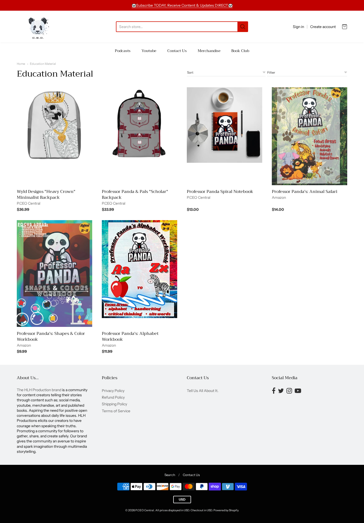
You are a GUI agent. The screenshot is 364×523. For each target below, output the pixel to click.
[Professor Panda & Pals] (139, 125)
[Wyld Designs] (54, 125)
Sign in (298, 26)
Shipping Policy (114, 404)
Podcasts (123, 50)
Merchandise (209, 50)
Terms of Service (116, 411)
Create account (323, 26)
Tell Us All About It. (203, 390)
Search (169, 475)
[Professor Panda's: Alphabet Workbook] (139, 269)
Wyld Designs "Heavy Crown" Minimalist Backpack (46, 194)
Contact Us (177, 50)
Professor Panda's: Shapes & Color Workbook (51, 336)
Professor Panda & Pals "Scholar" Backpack (135, 194)
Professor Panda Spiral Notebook (220, 191)
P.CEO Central (28, 203)
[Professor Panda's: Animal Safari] (309, 136)
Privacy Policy (113, 390)
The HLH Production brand (39, 389)
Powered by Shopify (225, 510)
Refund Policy (113, 397)
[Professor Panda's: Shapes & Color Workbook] (54, 273)
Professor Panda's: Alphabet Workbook (130, 336)
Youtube (148, 50)
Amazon (279, 197)
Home (21, 64)
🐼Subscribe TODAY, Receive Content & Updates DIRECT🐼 (182, 5)
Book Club (240, 50)
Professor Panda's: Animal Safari (304, 191)
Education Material (43, 64)
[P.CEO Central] (37, 26)
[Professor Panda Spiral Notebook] (224, 125)
